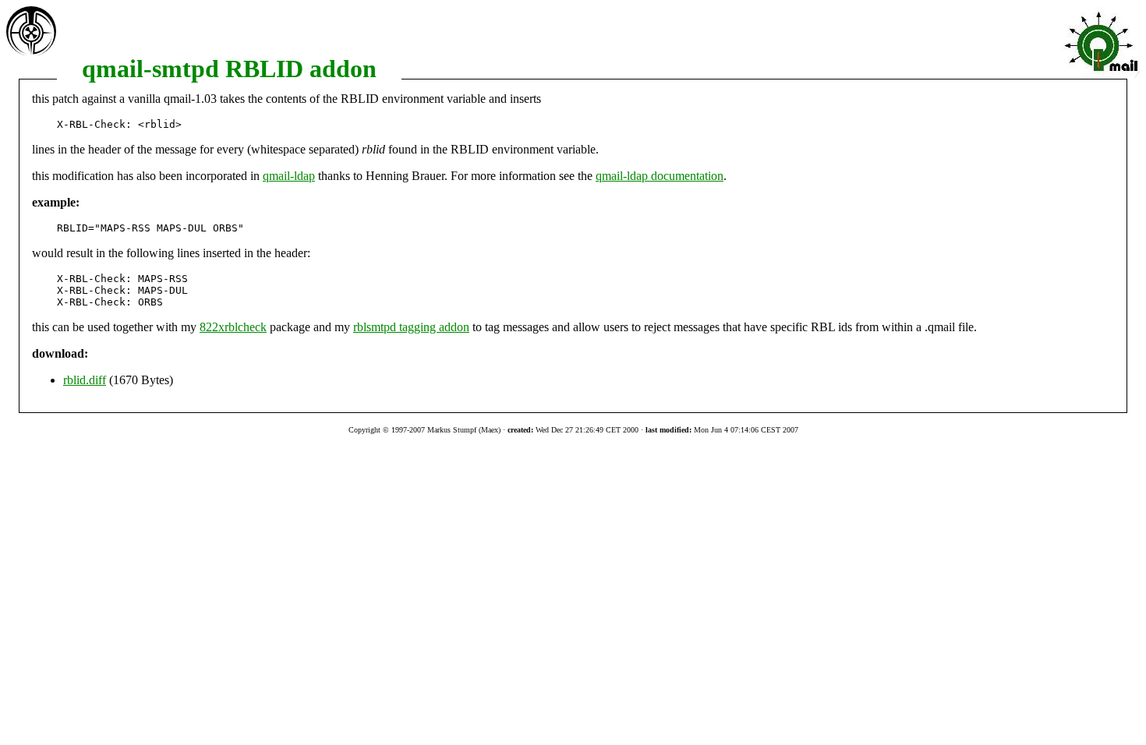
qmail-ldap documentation (659, 175)
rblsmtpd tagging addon (411, 327)
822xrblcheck (233, 327)
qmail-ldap (289, 175)
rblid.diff (84, 380)
